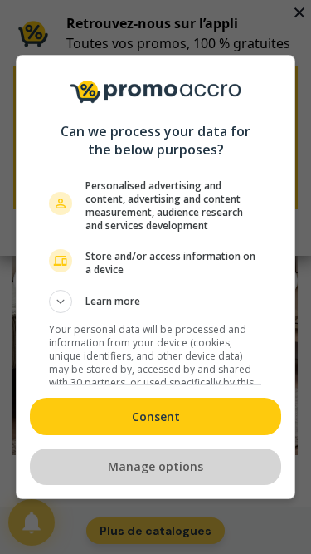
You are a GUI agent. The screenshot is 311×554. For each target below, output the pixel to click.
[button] (156, 301)
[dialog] (156, 277)
